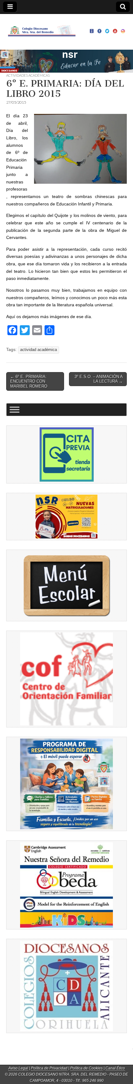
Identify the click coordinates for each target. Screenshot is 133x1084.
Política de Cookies (86, 1068)
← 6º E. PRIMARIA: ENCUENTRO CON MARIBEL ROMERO (28, 381)
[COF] (66, 679)
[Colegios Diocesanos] (66, 986)
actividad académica (38, 350)
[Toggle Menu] (14, 410)
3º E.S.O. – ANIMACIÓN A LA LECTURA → (99, 379)
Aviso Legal (18, 1068)
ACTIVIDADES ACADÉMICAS (28, 75)
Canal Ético (115, 1068)
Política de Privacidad (49, 1068)
